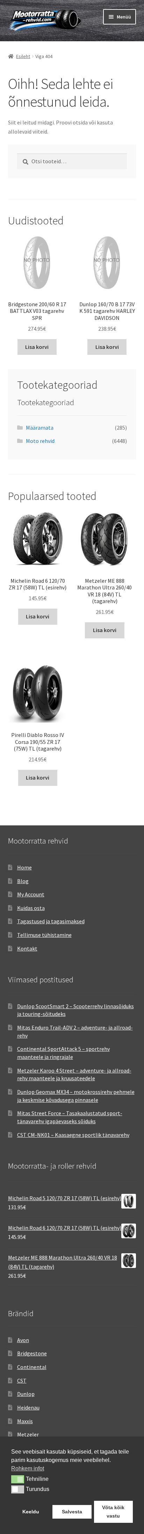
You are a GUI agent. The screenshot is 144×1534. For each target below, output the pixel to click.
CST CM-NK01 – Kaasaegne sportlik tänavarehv (73, 1134)
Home (24, 867)
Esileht (23, 56)
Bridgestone (32, 1353)
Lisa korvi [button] (37, 346)
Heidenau (28, 1407)
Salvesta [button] (72, 1511)
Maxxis (25, 1421)
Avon (23, 1339)
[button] (17, 1479)
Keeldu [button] (30, 1511)
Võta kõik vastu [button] (113, 1512)
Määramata (39, 427)
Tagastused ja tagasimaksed (51, 921)
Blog (23, 880)
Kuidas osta (31, 907)
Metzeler (28, 1434)
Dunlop (26, 1393)
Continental (31, 1366)
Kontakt (27, 948)
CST (22, 1380)
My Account (30, 894)
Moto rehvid (40, 440)
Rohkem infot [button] (27, 1468)
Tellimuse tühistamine (44, 934)
